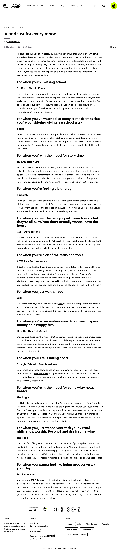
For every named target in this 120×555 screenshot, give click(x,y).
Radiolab (21, 200)
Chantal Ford (13, 41)
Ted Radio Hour (61, 490)
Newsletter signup (37, 529)
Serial (19, 134)
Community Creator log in (40, 526)
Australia (105, 524)
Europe (69, 524)
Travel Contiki (77, 6)
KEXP (72, 270)
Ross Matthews (41, 373)
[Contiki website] (33, 509)
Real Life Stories (13, 27)
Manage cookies (36, 531)
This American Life (65, 167)
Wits (60, 303)
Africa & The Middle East (76, 535)
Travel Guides (57, 6)
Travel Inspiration (35, 6)
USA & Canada (91, 524)
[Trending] (113, 5)
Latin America (87, 529)
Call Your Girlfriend (75, 237)
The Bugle (61, 403)
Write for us (34, 523)
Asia (79, 524)
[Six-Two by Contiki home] (5, 6)
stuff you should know (74, 94)
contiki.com (34, 539)
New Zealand (72, 529)
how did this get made (70, 340)
